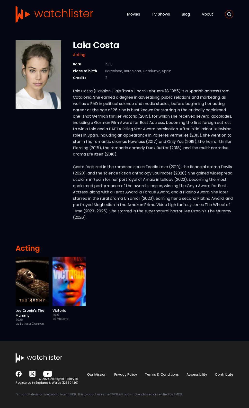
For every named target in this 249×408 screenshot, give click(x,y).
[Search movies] (229, 14)
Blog (186, 14)
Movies (133, 14)
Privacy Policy (125, 374)
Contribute (224, 374)
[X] (32, 374)
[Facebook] (19, 374)
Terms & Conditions (162, 374)
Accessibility (197, 374)
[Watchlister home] (54, 14)
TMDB (72, 394)
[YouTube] (47, 374)
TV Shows (161, 14)
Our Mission (97, 374)
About (207, 14)
